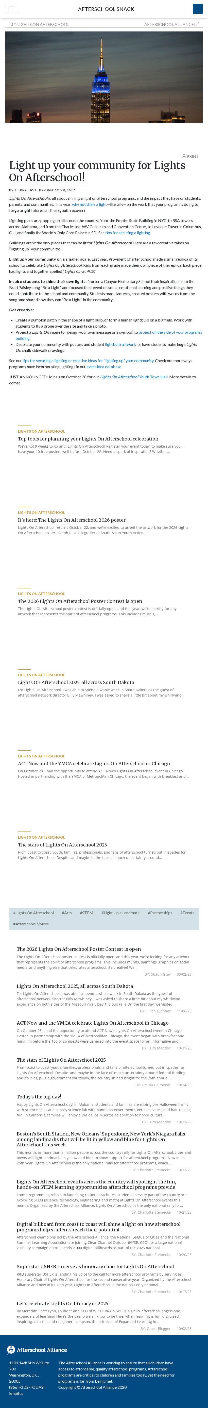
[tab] (33, 913)
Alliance (169, 24)
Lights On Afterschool (43, 24)
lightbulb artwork (121, 344)
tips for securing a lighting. (128, 232)
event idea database (103, 366)
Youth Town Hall (134, 376)
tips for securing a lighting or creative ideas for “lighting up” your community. (88, 360)
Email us (16, 1393)
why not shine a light (89, 204)
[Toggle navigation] (12, 9)
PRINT (192, 156)
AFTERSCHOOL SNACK (106, 9)
